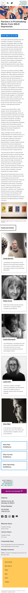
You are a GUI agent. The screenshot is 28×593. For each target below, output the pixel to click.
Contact (7, 582)
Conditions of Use (11, 591)
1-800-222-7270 (5, 511)
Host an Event (8, 562)
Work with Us (8, 566)
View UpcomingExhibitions (8, 465)
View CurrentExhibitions (8, 455)
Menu (3, 2)
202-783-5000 (5, 509)
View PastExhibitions (7, 445)
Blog (6, 574)
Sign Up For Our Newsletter (13, 491)
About (6, 570)
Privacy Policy (4, 591)
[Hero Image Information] (25, 18)
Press (6, 578)
